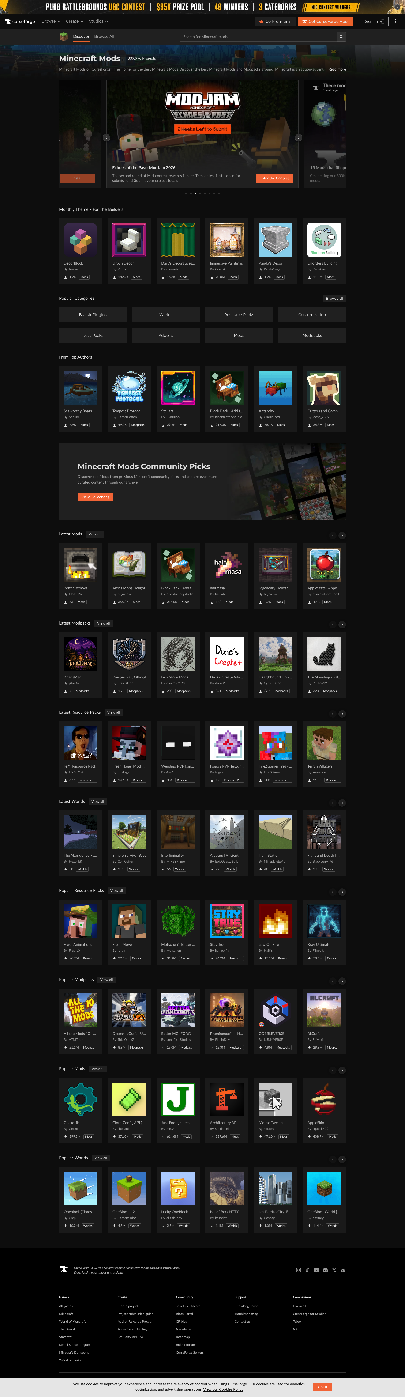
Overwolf (299, 1306)
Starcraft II (67, 1337)
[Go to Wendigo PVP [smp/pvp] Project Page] (178, 754)
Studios (96, 21)
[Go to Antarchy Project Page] (275, 399)
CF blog (181, 1321)
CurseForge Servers (190, 1352)
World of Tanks (70, 1360)
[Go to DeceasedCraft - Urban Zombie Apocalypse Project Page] (129, 1021)
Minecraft (66, 1314)
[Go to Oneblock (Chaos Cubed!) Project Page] (80, 1200)
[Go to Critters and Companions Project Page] (324, 399)
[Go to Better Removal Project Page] (80, 576)
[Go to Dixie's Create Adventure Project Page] (226, 665)
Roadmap (183, 1337)
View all (95, 534)
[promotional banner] (202, 7)
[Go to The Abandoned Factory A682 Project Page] (80, 843)
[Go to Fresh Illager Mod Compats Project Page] (129, 754)
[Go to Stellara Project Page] (178, 399)
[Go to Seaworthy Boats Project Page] (80, 399)
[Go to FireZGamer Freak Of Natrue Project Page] (275, 754)
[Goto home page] (20, 21)
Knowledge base (246, 1306)
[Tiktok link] (307, 1270)
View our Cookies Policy (223, 1389)
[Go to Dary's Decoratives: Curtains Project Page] (178, 251)
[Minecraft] (63, 37)
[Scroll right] (342, 535)
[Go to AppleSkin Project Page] (324, 1110)
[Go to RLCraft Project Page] (324, 1021)
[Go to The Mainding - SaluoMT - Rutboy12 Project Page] (324, 665)
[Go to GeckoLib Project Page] (80, 1110)
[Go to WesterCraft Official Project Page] (129, 665)
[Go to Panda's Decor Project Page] (275, 251)
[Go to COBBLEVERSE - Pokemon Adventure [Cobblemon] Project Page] (275, 1021)
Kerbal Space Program (75, 1345)
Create (72, 21)
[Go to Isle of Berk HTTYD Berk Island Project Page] (226, 1200)
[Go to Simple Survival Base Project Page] (129, 843)
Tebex (297, 1321)
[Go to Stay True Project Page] (226, 932)
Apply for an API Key (132, 1329)
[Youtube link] (316, 1270)
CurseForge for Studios (309, 1314)
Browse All (104, 36)
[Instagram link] (298, 1270)
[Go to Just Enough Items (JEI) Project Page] (178, 1110)
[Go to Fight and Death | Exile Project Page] (324, 843)
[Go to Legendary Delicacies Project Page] (275, 576)
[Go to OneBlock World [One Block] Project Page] (324, 1200)
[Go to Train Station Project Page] (275, 843)
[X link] (334, 1270)
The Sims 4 (67, 1329)
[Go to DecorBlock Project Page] (80, 251)
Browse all (334, 298)
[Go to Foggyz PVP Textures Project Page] (226, 754)
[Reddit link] (343, 1270)
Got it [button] (322, 1387)
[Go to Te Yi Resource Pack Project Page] (80, 754)
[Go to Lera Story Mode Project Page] (178, 665)
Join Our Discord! (189, 1306)
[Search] (341, 37)
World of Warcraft (72, 1321)
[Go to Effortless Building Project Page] (324, 251)
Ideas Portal (184, 1314)
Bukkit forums (186, 1345)
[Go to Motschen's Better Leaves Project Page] (178, 932)
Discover (81, 36)
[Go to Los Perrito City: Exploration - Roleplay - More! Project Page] (275, 1200)
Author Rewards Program (136, 1321)
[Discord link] (325, 1270)
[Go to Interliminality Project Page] (178, 843)
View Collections (95, 497)
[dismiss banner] (397, 7)
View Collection (262, 178)
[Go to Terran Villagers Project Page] (324, 754)
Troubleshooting (246, 1314)
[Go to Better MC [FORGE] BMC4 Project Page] (178, 1021)
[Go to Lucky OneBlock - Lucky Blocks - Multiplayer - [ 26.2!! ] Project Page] (178, 1200)
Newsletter (184, 1329)
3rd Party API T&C (131, 1337)
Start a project (128, 1306)
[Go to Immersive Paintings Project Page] (226, 251)
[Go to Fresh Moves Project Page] (129, 932)
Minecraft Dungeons (74, 1352)
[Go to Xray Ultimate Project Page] (324, 932)
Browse (49, 21)
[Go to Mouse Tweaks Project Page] (275, 1110)
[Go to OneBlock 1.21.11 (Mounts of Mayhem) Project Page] (129, 1200)
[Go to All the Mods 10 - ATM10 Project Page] (80, 1021)
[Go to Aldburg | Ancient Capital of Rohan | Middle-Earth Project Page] (226, 843)
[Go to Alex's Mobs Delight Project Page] (129, 576)
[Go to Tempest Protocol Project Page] (129, 399)
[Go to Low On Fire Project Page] (275, 932)
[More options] (395, 21)
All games (66, 1306)
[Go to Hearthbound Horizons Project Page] (275, 665)
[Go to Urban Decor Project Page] (129, 251)
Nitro (296, 1329)
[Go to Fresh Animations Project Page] (80, 932)
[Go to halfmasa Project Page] (226, 576)
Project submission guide (135, 1314)
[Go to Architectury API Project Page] (226, 1110)
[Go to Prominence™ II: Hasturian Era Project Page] (226, 1021)
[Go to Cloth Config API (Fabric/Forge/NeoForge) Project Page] (129, 1110)
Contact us (242, 1321)
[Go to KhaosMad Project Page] (80, 665)
